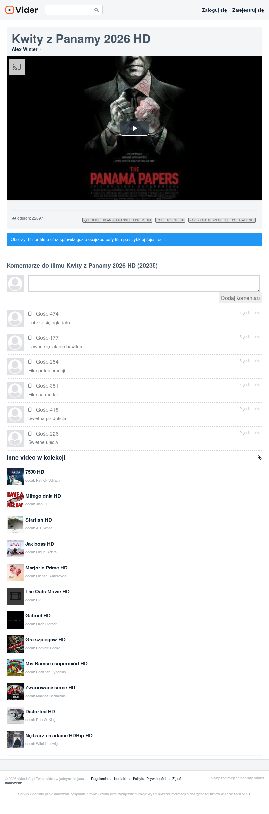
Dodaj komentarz (241, 298)
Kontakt (120, 778)
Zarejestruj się (248, 10)
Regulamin (100, 778)
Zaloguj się (214, 10)
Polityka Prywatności (150, 778)
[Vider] (21, 10)
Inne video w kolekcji (36, 457)
